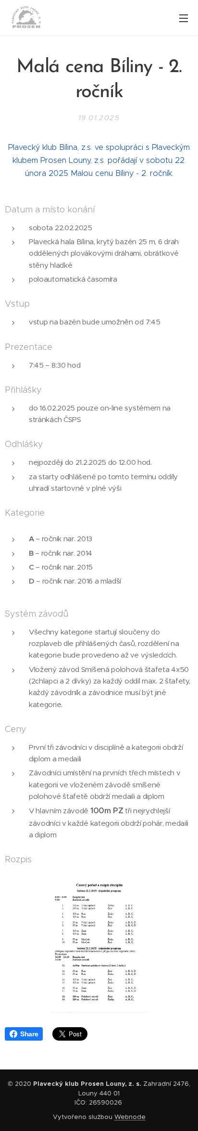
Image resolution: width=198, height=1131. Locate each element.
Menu (183, 17)
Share (29, 1034)
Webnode (130, 1117)
